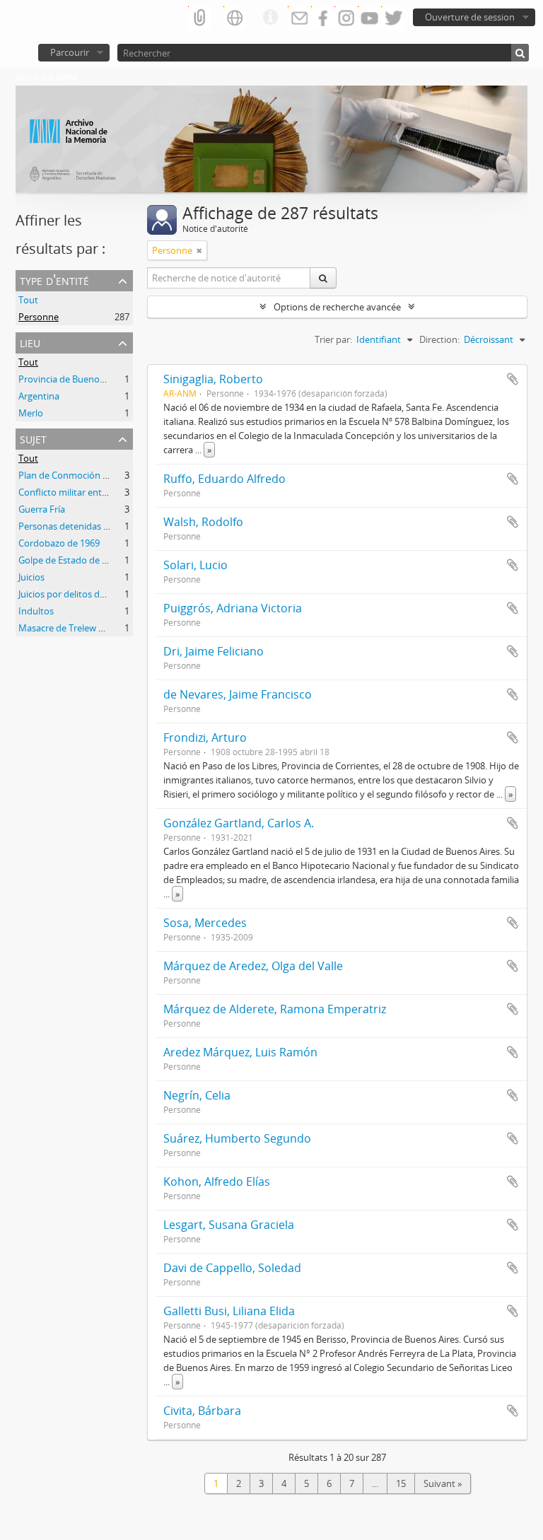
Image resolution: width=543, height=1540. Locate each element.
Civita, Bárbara (202, 1410)
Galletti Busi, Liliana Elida (229, 1311)
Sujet (33, 438)
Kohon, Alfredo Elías (216, 1181)
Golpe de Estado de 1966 (70, 560)
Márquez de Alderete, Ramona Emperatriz (274, 1009)
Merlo (30, 413)
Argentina (38, 396)
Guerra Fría (41, 509)
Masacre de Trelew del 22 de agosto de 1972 (110, 628)
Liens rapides (270, 17)
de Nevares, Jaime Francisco (237, 694)
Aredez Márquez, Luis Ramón (240, 1052)
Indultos (36, 611)
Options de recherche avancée (337, 307)
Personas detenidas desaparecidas (90, 526)
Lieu (30, 341)
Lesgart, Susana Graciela (228, 1224)
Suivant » (443, 1483)
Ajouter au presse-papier (513, 379)
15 (401, 1483)
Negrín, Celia (196, 1095)
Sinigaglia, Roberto (213, 379)
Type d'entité (54, 279)
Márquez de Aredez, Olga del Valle (253, 966)
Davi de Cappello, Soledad (232, 1268)
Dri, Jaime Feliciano (213, 651)
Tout (28, 299)
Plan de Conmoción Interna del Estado (99, 475)
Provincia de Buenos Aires (72, 379)
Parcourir (69, 52)
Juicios (31, 577)
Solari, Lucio (195, 565)
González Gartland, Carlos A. (238, 823)
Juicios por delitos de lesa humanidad (96, 594)
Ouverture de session (470, 17)
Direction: (439, 339)
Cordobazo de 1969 (59, 543)
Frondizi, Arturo (205, 737)
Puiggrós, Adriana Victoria (232, 608)
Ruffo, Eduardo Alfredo (224, 478)
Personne (38, 316)
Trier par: (333, 339)
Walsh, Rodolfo (203, 522)
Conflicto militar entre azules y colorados (103, 492)
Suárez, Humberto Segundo (237, 1138)
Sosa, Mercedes (205, 923)
